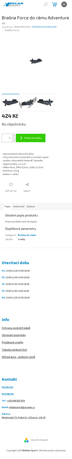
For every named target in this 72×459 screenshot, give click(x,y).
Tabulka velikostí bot (14, 350)
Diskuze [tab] (31, 206)
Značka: (12, 30)
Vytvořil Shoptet (39, 440)
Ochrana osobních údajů (16, 328)
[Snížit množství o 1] (14, 140)
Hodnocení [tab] (18, 206)
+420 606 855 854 (16, 400)
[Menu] (64, 4)
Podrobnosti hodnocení (44, 27)
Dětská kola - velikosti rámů (18, 357)
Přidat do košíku (33, 137)
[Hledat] (45, 4)
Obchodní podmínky (14, 335)
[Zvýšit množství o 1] (14, 136)
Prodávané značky (12, 342)
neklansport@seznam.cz (22, 407)
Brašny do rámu (27, 235)
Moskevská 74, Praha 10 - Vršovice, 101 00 (23, 417)
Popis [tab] (8, 206)
